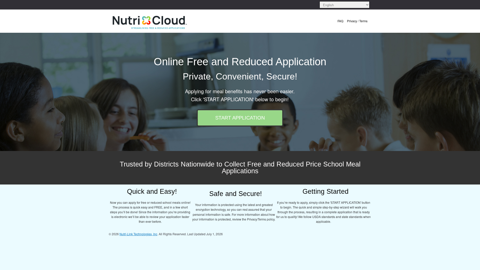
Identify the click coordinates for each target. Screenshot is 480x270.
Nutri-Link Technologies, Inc (138, 234)
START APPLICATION (240, 117)
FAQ (340, 21)
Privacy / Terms (357, 21)
